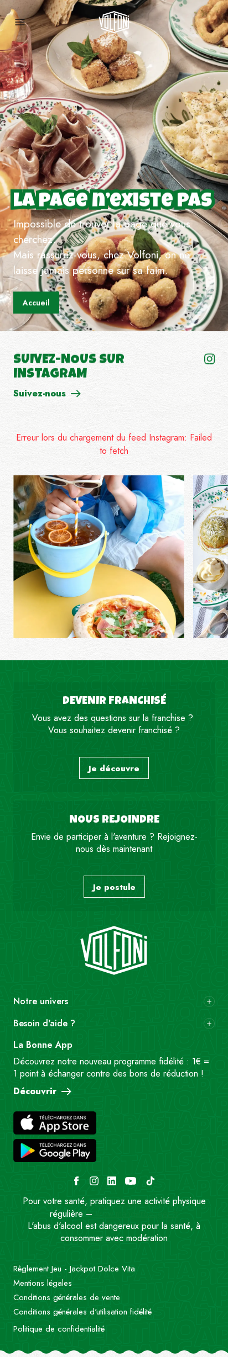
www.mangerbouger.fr (135, 1213)
